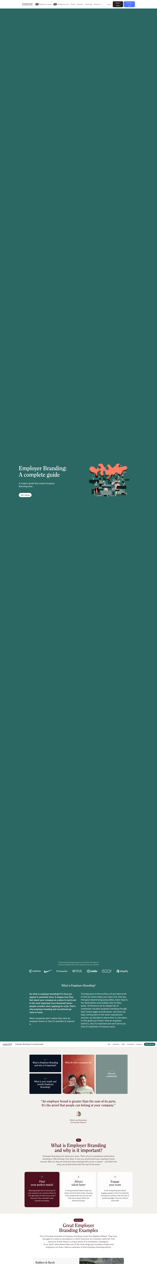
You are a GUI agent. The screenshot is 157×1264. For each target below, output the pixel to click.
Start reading (25, 495)
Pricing (73, 4)
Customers (80, 4)
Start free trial (149, 1044)
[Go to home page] (27, 4)
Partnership (88, 4)
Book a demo (118, 4)
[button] (98, 4)
